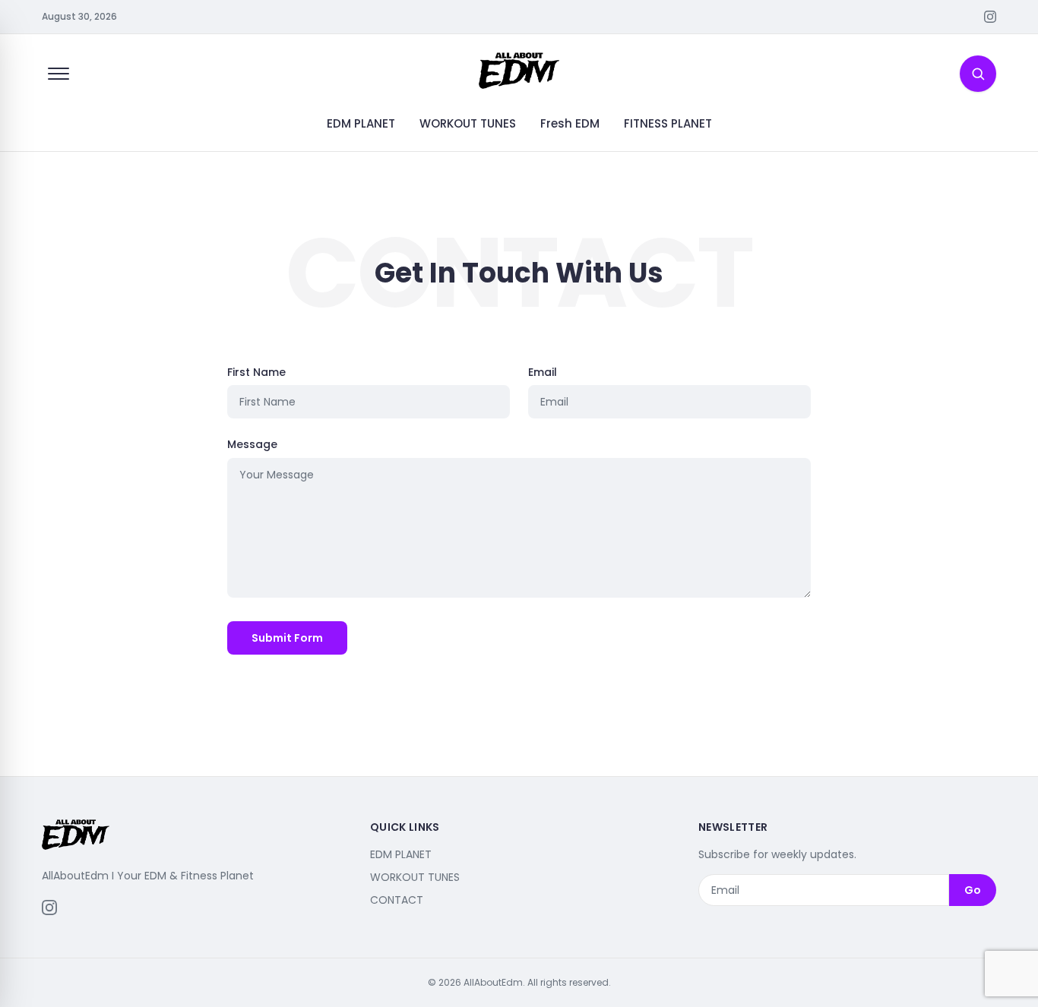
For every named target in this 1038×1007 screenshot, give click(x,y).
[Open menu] (58, 74)
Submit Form (287, 638)
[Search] (978, 73)
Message (252, 444)
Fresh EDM (570, 123)
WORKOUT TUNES (467, 123)
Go (972, 890)
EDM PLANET (361, 123)
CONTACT (396, 900)
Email (542, 372)
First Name (256, 372)
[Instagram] (990, 17)
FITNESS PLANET (668, 123)
